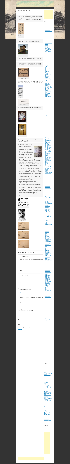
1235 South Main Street (47, 30)
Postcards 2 (46, 247)
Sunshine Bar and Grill (47, 319)
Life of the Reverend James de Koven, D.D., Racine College (47, 380)
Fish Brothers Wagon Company (48, 135)
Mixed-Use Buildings (47, 202)
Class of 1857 (46, 95)
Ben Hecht (46, 70)
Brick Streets (46, 77)
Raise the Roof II (46, 397)
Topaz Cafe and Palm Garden (48, 326)
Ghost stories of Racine (47, 148)
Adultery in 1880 (46, 54)
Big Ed (45, 72)
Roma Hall (46, 295)
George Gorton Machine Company (48, 147)
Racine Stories (46, 280)
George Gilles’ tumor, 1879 (47, 146)
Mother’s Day (46, 205)
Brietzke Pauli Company (47, 78)
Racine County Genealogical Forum (48, 387)
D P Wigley (45, 410)
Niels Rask (46, 223)
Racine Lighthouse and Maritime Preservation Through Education (47, 391)
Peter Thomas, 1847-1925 (47, 236)
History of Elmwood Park (46, 370)
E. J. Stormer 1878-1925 (47, 118)
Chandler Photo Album (47, 84)
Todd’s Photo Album (47, 324)
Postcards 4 (46, 249)
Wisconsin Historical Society (47, 429)
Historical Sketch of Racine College (48, 369)
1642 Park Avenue (47, 41)
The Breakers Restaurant (47, 321)
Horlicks (46, 161)
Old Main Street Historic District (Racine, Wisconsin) (47, 382)
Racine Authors (46, 254)
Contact (30, 7)
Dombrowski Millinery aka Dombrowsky (47, 110)
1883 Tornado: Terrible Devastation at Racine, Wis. (48, 211)
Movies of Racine (47, 207)
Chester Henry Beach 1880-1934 (48, 87)
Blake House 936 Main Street (48, 74)
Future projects (24, 7)
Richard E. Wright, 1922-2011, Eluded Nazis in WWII (48, 290)
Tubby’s (45, 328)
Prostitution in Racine (47, 251)
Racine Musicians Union (47, 275)
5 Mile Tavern (46, 47)
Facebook (27, 7)
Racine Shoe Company (47, 279)
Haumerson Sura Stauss (47, 158)
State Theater (46, 314)
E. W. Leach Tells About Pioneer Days (48, 218)
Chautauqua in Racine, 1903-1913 (48, 86)
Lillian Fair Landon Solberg (47, 186)
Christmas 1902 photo (47, 88)
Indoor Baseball (46, 171)
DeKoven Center (46, 411)
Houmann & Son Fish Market (48, 168)
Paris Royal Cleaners (47, 231)
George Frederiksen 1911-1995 (48, 145)
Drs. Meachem (46, 116)
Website (19, 324)
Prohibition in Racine (47, 250)
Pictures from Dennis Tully (47, 240)
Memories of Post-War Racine (48, 193)
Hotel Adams (46, 162)
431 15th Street (46, 46)
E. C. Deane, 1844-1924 (47, 117)
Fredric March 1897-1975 (47, 142)
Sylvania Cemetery (46, 399)
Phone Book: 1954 (47, 238)
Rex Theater (46, 289)
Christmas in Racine (47, 89)
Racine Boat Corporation (47, 257)
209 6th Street (46, 44)
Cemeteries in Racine (47, 81)
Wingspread (46, 346)
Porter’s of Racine (47, 244)
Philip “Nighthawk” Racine (47, 237)
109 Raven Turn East (47, 29)
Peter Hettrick (46, 235)
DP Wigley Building (47, 115)
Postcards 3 (46, 248)
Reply (20, 279)
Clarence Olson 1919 (47, 94)
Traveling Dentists (47, 327)
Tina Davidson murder (47, 323)
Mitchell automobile (47, 199)
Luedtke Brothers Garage (47, 187)
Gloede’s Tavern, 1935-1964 (48, 150)
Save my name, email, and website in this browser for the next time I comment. (26, 327)
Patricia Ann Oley (47, 232)
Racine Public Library (47, 276)
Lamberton (46, 184)
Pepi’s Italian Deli (47, 234)
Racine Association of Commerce (48, 253)
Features (21, 7)
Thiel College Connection (47, 322)
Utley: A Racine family (47, 330)
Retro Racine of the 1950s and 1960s (48, 398)
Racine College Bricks (47, 259)
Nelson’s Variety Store (47, 209)
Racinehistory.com (46, 396)
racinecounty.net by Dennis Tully (47, 395)
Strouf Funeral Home (47, 316)
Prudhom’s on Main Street (47, 252)
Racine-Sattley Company (47, 283)
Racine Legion (46, 273)
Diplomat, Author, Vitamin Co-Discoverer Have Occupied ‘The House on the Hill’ (49, 216)
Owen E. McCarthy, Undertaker (48, 229)
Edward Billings (46, 120)
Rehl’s (45, 288)
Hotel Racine (46, 165)
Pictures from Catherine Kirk (48, 239)
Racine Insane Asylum (47, 271)
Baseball (46, 66)
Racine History (21, 4)
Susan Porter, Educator (47, 320)
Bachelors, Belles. (47, 63)
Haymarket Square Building (48, 160)
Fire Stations (46, 134)
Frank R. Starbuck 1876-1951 (48, 140)
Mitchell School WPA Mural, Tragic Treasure (48, 201)
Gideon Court (46, 149)
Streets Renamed (47, 315)
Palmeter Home (46, 230)
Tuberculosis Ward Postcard (48, 329)
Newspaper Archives (47, 210)
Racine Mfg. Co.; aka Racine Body (47, 392)
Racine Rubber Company (47, 278)
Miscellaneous (46, 198)
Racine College (46, 258)
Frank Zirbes (46, 141)
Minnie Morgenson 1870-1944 (48, 197)
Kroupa (45, 183)
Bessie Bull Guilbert (47, 71)
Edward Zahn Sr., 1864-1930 (48, 121)
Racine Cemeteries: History (47, 385)
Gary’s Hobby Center (47, 144)
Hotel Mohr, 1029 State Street (48, 163)
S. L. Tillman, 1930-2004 (47, 296)
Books (45, 75)
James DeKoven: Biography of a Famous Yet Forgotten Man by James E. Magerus (48, 173)
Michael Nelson (22, 289)
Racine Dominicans (46, 417)
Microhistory (46, 194)
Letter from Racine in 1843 (47, 185)
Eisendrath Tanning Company (48, 122)
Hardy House (46, 155)
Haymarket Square (47, 159)
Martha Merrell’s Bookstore (48, 191)
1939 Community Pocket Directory (48, 43)
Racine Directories (46, 388)
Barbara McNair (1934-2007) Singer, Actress (48, 65)
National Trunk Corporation (47, 208)
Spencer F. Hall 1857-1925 (47, 312)
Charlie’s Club (46, 85)
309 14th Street (46, 45)
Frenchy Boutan (46, 143)
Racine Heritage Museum (46, 389)
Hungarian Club (46, 169)
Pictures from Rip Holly (47, 243)
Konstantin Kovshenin (24, 460)
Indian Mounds (46, 170)
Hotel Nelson (46, 164)
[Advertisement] (48, 14)
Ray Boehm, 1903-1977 (47, 284)
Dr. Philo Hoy (46, 356)
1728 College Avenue (47, 42)
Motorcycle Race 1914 (47, 206)
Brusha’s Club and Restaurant (48, 79)
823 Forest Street (47, 50)
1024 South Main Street (47, 28)
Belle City (46, 67)
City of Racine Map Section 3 (48, 93)
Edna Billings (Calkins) (47, 119)
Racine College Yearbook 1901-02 (47, 386)
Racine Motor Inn (46, 274)
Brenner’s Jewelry (47, 76)
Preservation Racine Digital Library (47, 384)
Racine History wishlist (47, 269)
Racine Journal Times (46, 418)
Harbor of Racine (46, 154)
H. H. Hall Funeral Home (47, 153)
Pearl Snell (46, 233)
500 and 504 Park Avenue (47, 48)
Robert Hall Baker (47, 294)
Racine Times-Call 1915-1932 (48, 281)
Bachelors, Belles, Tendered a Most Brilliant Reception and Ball (49, 214)
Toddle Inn (46, 325)
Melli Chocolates (46, 192)
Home (18, 7)
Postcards (46, 246)
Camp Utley (46, 80)
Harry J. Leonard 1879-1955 (48, 157)
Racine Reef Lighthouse (47, 277)
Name (18, 319)
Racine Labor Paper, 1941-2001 (48, 272)
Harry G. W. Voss (47, 156)
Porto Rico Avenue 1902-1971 (48, 245)
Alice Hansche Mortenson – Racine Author (48, 55)
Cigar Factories (46, 90)
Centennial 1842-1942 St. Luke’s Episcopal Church (48, 83)
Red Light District (46, 285)
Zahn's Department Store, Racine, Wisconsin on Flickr (47, 406)
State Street (46, 313)
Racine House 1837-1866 (47, 270)
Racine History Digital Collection (48, 268)
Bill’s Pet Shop (46, 73)
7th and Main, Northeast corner (48, 49)
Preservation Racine (46, 383)
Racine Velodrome (47, 282)
